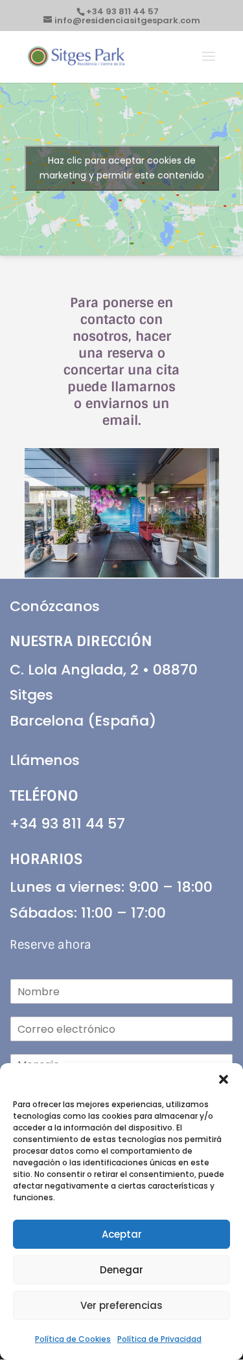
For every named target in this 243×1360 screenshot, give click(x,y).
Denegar (121, 1270)
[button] (223, 1079)
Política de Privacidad (159, 1338)
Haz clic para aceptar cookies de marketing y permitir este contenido (122, 168)
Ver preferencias (121, 1305)
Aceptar (122, 1234)
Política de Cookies (73, 1338)
